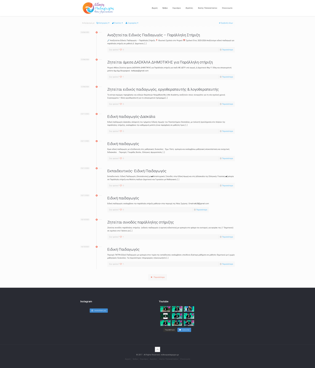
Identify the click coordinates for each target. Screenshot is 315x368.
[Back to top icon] (157, 349)
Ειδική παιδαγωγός (123, 144)
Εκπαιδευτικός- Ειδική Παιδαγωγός (136, 171)
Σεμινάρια (144, 359)
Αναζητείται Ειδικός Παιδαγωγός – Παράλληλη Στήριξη (153, 35)
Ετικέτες (117, 23)
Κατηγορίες (103, 23)
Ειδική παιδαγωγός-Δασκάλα (131, 116)
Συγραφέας (132, 23)
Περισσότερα (227, 50)
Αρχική (128, 359)
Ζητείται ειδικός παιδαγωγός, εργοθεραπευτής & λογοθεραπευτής (163, 89)
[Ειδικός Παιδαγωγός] (98, 8)
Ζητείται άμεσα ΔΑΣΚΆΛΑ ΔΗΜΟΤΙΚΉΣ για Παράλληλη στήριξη (160, 62)
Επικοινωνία (185, 359)
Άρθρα (135, 359)
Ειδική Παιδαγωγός (123, 249)
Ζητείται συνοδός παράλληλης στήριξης (140, 222)
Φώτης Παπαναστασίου (168, 359)
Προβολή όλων (226, 23)
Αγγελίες (153, 359)
